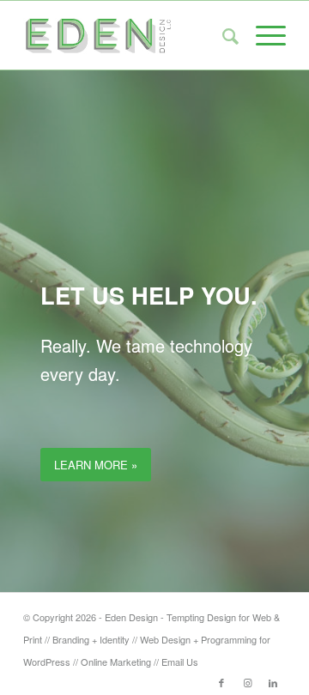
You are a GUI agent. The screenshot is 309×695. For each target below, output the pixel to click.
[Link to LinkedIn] (273, 682)
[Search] (222, 35)
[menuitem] (222, 35)
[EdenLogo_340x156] (128, 35)
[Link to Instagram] (247, 682)
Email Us (179, 661)
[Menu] (262, 35)
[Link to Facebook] (221, 682)
